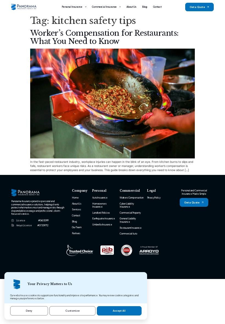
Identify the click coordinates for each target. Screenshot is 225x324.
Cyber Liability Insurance (127, 205)
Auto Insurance (100, 197)
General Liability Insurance (128, 220)
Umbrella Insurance (102, 224)
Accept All (119, 310)
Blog (144, 6)
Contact (157, 6)
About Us (131, 6)
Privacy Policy (154, 197)
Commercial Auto (128, 233)
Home (75, 197)
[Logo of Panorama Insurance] (24, 7)
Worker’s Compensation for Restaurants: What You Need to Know (104, 37)
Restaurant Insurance (131, 227)
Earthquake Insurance (103, 218)
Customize (72, 310)
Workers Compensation (132, 197)
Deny (29, 310)
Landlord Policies (101, 212)
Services (76, 209)
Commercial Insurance (104, 6)
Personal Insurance (72, 6)
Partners (76, 233)
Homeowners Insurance (99, 205)
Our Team (76, 227)
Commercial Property (130, 212)
